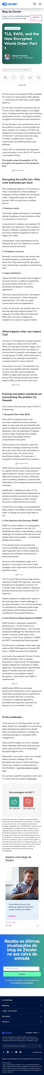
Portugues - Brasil (31, 1032)
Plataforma (7, 1000)
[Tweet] (22, 77)
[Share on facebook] (13, 77)
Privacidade (13, 1059)
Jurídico (20, 1059)
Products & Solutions (12, 28)
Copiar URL (22, 85)
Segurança (26, 1059)
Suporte (5, 1022)
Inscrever (22, 974)
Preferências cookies (35, 1059)
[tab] (34, 4)
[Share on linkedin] (30, 77)
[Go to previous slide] (37, 926)
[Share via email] (5, 77)
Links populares (9, 1011)
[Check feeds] (38, 77)
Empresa (5, 1006)
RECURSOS (6, 1016)
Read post (12, 916)
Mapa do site (6, 1059)
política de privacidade (24, 983)
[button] (14, 803)
